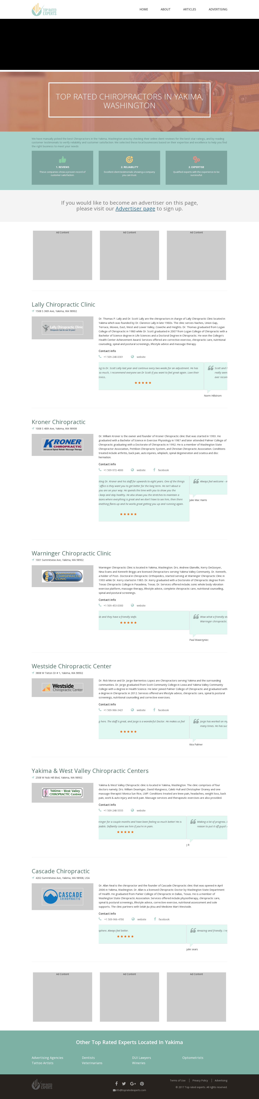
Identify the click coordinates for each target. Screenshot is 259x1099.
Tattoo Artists (42, 1063)
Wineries (138, 1063)
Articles (189, 9)
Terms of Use (178, 1080)
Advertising (218, 9)
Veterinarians (92, 1063)
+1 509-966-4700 (114, 919)
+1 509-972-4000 (113, 470)
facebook (163, 470)
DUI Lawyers (141, 1058)
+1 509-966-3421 (113, 710)
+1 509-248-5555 (113, 810)
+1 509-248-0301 (113, 357)
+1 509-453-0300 (113, 605)
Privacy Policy (200, 1080)
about (166, 9)
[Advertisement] (129, 45)
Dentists (88, 1058)
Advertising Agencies (47, 1058)
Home (144, 9)
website (141, 357)
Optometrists (192, 1058)
